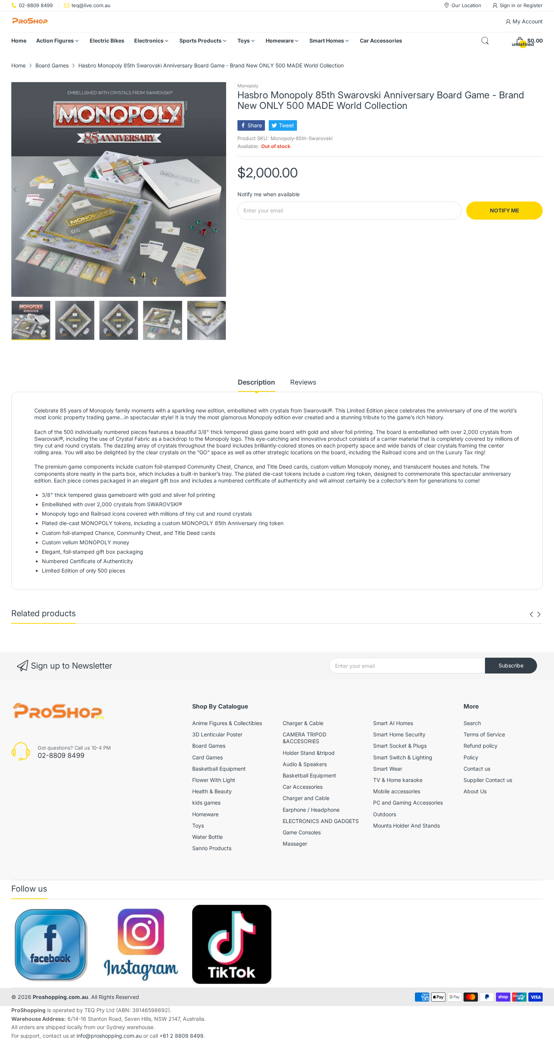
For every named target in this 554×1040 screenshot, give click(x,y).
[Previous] (222, 189)
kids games (206, 802)
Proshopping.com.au (60, 997)
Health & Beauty (212, 791)
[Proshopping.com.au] (30, 21)
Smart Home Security (399, 734)
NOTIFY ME (504, 210)
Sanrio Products (211, 848)
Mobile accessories (396, 791)
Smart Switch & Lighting (402, 757)
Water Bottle (207, 837)
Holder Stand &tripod (309, 753)
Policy (471, 757)
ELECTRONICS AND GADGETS (321, 821)
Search (472, 723)
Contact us (477, 768)
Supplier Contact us (488, 780)
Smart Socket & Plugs (400, 745)
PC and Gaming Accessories (408, 802)
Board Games (208, 745)
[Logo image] (50, 944)
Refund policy (480, 745)
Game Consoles (302, 832)
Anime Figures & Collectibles (227, 723)
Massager (295, 843)
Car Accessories (303, 786)
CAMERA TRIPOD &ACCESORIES (304, 737)
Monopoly (248, 86)
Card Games (207, 757)
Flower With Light (213, 780)
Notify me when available (268, 194)
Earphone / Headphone (311, 809)
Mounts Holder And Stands (406, 825)
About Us (475, 791)
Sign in (508, 5)
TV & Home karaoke (397, 780)
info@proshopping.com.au (109, 1035)
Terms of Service (484, 734)
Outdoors (384, 814)
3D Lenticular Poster (217, 734)
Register (533, 5)
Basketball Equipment (219, 768)
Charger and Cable (306, 798)
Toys (198, 825)
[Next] (15, 189)
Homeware (205, 814)
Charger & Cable (303, 723)
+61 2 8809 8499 (181, 1035)
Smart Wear (387, 768)
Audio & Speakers (305, 764)
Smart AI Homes (393, 723)
